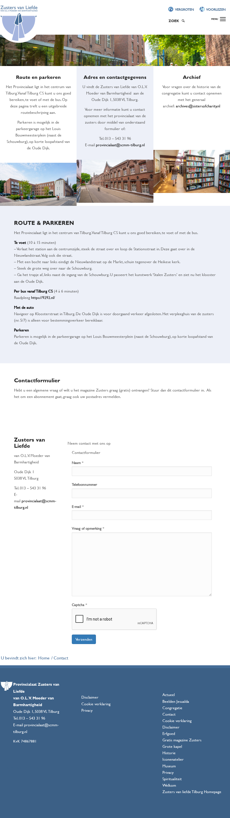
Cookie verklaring (96, 704)
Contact (169, 714)
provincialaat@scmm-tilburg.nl (120, 145)
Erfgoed (168, 733)
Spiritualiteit (172, 779)
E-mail (78, 506)
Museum (169, 766)
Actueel (168, 694)
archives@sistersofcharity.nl (198, 106)
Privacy (87, 710)
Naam (77, 462)
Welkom (169, 785)
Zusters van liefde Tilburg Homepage (191, 792)
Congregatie (172, 708)
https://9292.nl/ (43, 297)
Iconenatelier (173, 759)
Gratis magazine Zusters (181, 740)
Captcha (79, 604)
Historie (169, 753)
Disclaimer (89, 697)
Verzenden (83, 639)
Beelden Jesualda (175, 701)
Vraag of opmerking (88, 528)
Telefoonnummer (84, 484)
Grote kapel (172, 746)
